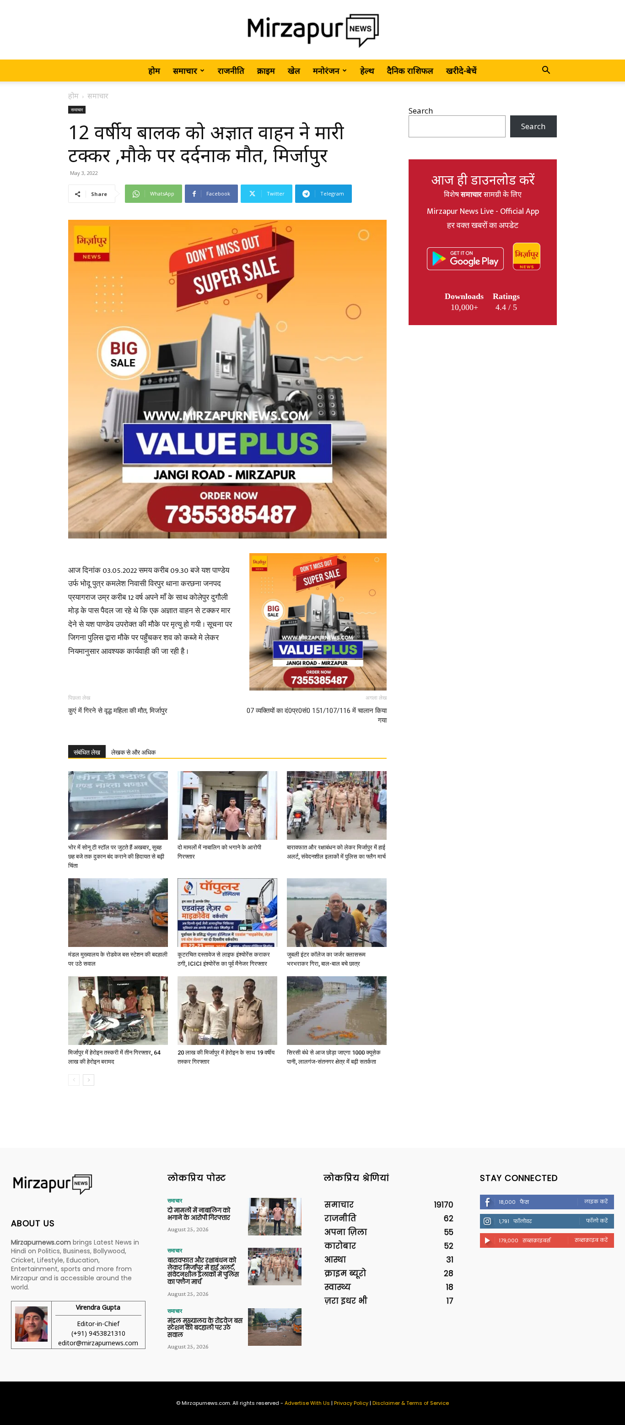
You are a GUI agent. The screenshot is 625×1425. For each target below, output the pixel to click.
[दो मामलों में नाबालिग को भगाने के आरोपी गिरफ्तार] (227, 805)
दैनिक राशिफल (410, 70)
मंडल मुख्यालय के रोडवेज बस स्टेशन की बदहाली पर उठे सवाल (204, 1327)
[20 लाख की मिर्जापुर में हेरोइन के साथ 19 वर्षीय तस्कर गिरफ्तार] (227, 1010)
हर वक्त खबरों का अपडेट (482, 226)
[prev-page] (74, 1080)
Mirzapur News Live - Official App (483, 211)
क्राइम (266, 70)
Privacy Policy (351, 1403)
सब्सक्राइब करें (591, 1240)
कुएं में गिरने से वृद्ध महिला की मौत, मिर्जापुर (117, 711)
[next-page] (88, 1080)
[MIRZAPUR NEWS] (78, 1184)
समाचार (185, 70)
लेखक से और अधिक (133, 752)
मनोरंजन (326, 70)
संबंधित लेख (87, 752)
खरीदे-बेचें (461, 70)
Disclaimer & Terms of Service (410, 1403)
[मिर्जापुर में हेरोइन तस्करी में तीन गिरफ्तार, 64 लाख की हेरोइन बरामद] (118, 1010)
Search (421, 110)
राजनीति (231, 70)
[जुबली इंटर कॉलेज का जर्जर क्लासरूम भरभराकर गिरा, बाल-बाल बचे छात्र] (337, 912)
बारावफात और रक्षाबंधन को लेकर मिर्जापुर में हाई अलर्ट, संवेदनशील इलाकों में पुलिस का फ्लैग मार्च (203, 1271)
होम (154, 70)
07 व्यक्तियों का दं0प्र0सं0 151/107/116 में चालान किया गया (317, 715)
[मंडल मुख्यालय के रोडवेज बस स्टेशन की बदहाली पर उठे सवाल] (118, 912)
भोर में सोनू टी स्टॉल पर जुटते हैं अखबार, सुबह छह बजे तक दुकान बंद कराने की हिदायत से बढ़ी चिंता (116, 856)
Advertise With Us (307, 1403)
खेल (294, 70)
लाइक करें (596, 1201)
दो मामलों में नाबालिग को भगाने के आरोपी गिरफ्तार (198, 1214)
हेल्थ (367, 70)
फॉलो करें (597, 1220)
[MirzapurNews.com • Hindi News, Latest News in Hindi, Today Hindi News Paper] (312, 30)
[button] (546, 70)
